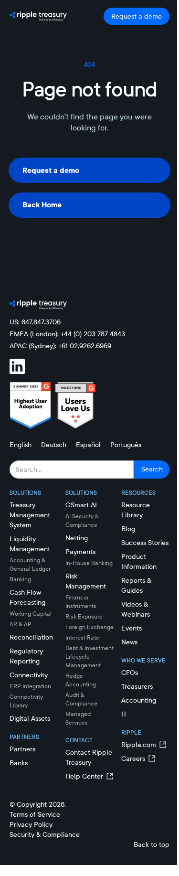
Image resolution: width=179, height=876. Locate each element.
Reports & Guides (136, 585)
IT (124, 714)
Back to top (151, 844)
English (21, 444)
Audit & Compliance (81, 699)
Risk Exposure (84, 616)
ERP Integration (30, 686)
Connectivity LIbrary (26, 701)
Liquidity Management (30, 543)
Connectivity (29, 675)
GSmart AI (81, 505)
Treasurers (137, 686)
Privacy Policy (31, 824)
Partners (22, 749)
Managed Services (78, 718)
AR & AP (21, 624)
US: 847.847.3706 (35, 322)
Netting (76, 538)
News (129, 642)
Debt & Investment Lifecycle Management (89, 656)
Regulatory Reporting (26, 656)
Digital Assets (30, 718)
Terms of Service (35, 814)
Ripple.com (138, 744)
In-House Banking (89, 562)
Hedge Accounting (80, 680)
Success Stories (144, 542)
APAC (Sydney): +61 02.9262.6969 (60, 346)
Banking (20, 579)
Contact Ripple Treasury (88, 757)
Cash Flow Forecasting (27, 597)
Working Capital (31, 613)
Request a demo (136, 16)
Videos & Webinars (135, 609)
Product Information (139, 561)
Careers (133, 758)
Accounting (138, 700)
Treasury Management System (30, 515)
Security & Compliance (45, 834)
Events (131, 628)
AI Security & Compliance (82, 520)
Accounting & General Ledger (30, 564)
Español (88, 444)
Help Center (84, 776)
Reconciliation (31, 637)
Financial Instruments (80, 601)
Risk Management (85, 581)
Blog (128, 528)
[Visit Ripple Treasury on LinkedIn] (23, 366)
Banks (19, 762)
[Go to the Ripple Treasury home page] (38, 16)
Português (125, 444)
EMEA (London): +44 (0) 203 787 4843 (67, 334)
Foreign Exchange (89, 626)
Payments (80, 551)
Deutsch (53, 444)
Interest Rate (82, 637)
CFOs (129, 672)
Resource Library (135, 510)
